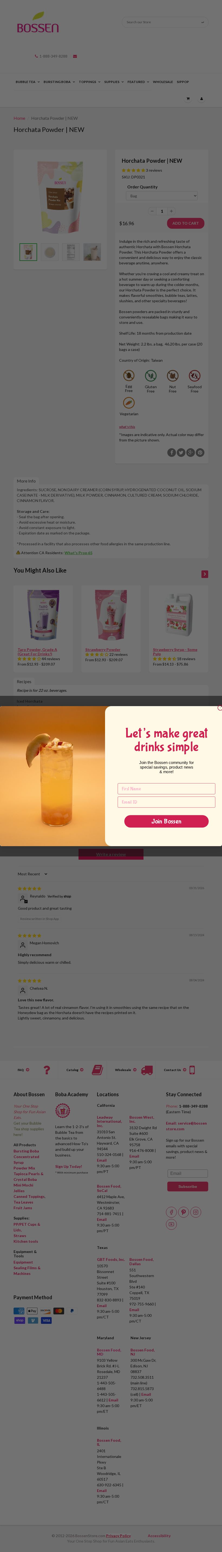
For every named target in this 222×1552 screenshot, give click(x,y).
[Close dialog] (220, 707)
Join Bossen (167, 821)
